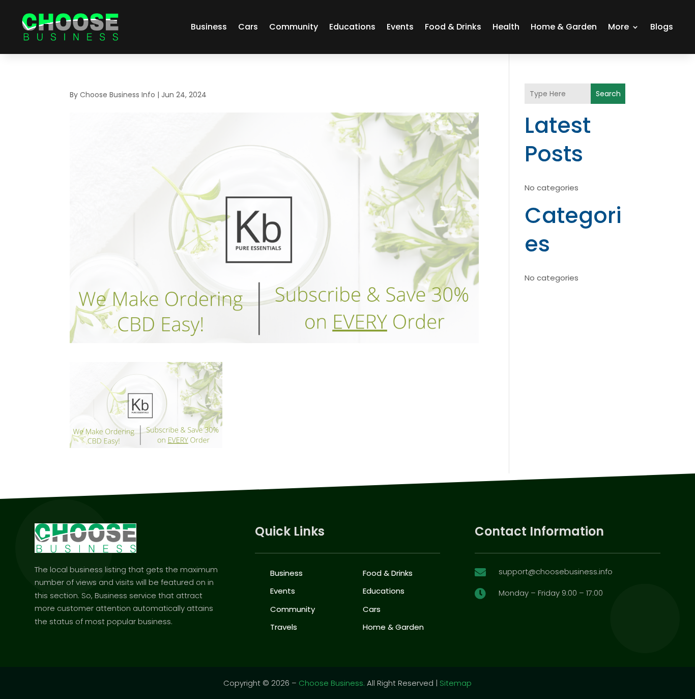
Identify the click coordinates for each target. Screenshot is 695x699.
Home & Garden (564, 27)
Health (506, 27)
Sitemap (456, 683)
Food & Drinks (453, 27)
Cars (248, 27)
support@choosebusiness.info (556, 571)
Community (293, 27)
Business (209, 27)
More (618, 27)
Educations (352, 27)
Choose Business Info (117, 95)
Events (400, 27)
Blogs (661, 27)
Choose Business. (332, 683)
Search (608, 94)
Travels (283, 627)
